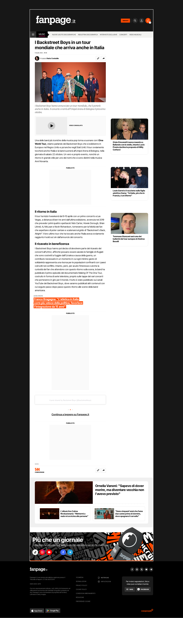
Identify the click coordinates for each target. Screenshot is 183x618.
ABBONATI (125, 20)
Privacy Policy (81, 585)
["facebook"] (63, 552)
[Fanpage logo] (52, 20)
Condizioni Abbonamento (85, 593)
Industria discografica (88, 35)
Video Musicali (135, 35)
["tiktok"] (35, 552)
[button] (103, 58)
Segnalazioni (81, 581)
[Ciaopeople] (147, 611)
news (37, 464)
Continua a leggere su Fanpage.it (70, 414)
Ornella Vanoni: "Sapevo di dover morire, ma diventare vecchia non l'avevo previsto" (119, 490)
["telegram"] (70, 552)
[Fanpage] (38, 569)
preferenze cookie (83, 601)
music (42, 34)
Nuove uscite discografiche (64, 35)
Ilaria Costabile (53, 58)
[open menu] (33, 34)
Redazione (80, 597)
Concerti (123, 35)
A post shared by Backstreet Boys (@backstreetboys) (70, 400)
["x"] (56, 552)
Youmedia (79, 577)
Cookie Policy (81, 589)
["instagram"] (42, 552)
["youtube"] (49, 552)
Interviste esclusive (108, 35)
